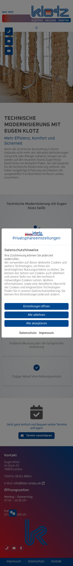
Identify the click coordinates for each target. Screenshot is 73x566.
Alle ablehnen (36, 314)
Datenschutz (27, 333)
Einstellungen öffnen (36, 306)
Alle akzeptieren (36, 323)
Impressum (46, 333)
